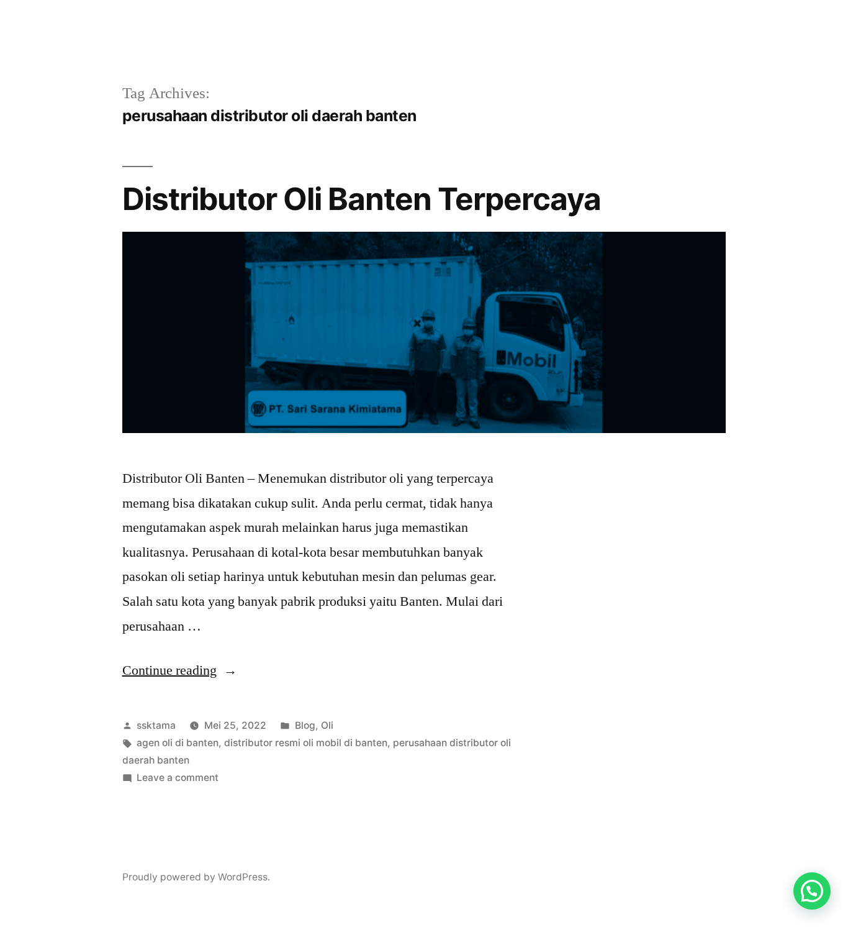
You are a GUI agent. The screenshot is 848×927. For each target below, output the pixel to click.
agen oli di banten (178, 743)
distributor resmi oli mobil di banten (305, 743)
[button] (812, 891)
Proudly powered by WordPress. (196, 877)
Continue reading (179, 670)
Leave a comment (178, 777)
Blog (305, 725)
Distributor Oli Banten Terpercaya (361, 198)
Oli (327, 725)
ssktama (156, 725)
